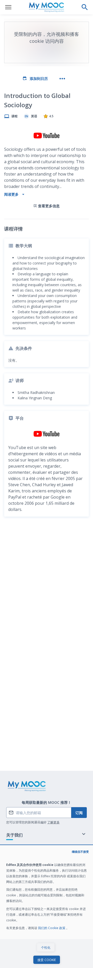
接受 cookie (46, 960)
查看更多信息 (49, 205)
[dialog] (46, 907)
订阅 (79, 812)
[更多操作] (62, 78)
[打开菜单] (8, 7)
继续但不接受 (80, 852)
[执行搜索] (85, 7)
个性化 (45, 947)
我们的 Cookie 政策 (52, 928)
